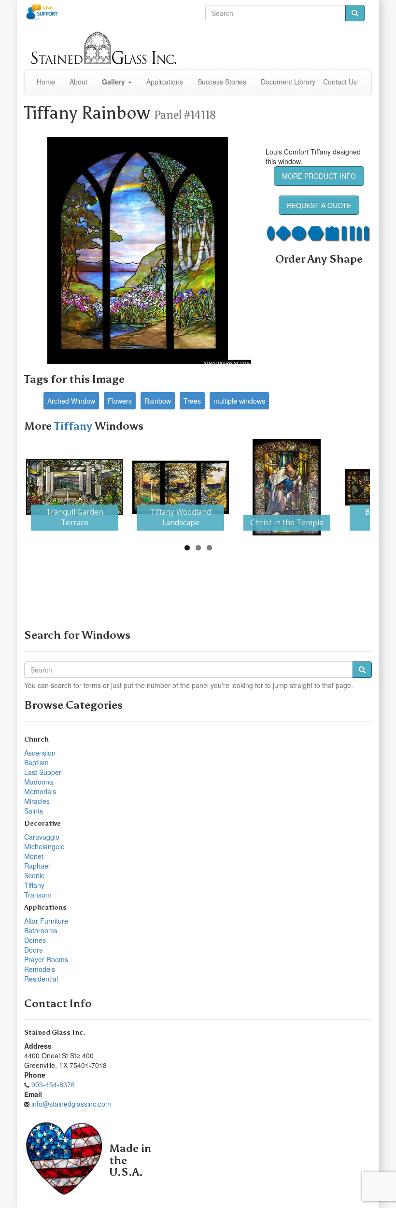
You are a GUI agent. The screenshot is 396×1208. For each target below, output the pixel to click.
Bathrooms (40, 930)
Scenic (34, 875)
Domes (35, 940)
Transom (37, 894)
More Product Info (319, 176)
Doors (33, 950)
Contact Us (340, 81)
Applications (164, 81)
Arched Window (71, 401)
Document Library (288, 81)
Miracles (37, 801)
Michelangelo (44, 846)
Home (46, 81)
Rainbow (157, 401)
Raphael (37, 866)
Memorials (40, 791)
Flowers (120, 401)
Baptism (36, 762)
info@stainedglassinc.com (71, 1104)
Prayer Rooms (46, 959)
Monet (33, 856)
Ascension (40, 753)
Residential (41, 978)
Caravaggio (41, 837)
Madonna (38, 782)
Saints (33, 810)
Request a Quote (319, 205)
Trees (192, 401)
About (78, 81)
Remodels (39, 969)
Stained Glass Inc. (54, 1032)
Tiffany (74, 426)
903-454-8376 (53, 1084)
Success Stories (222, 81)
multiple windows (239, 401)
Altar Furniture (46, 921)
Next (355, 487)
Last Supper (42, 772)
